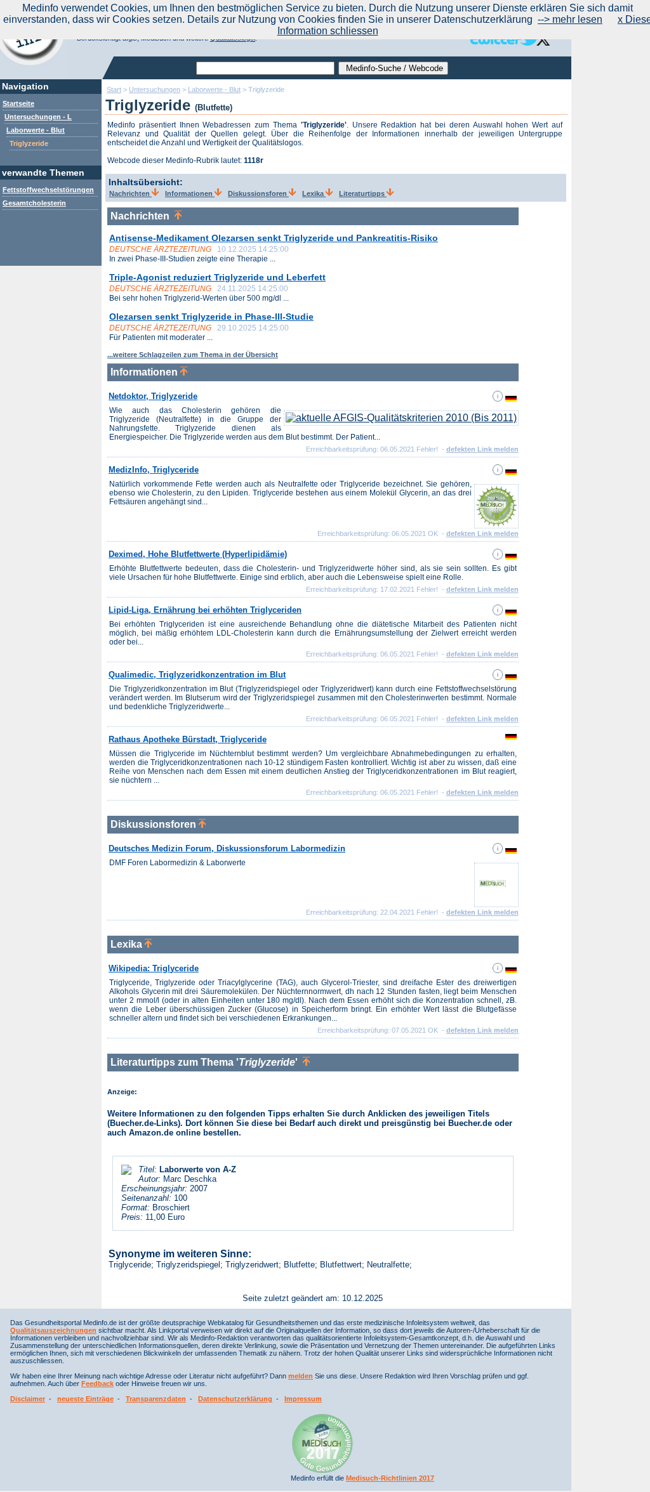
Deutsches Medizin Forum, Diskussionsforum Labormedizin (227, 848)
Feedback (97, 1383)
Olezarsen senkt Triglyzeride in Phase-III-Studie (211, 316)
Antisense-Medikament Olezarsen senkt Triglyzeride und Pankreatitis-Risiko (273, 238)
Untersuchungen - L (38, 117)
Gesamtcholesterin (34, 203)
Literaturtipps (363, 193)
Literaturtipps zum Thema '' (206, 1062)
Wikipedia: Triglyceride (154, 968)
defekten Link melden (482, 449)
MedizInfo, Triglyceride (154, 469)
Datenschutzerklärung (235, 1399)
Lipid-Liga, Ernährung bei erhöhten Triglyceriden (205, 610)
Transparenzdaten (156, 1399)
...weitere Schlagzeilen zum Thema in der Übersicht (192, 354)
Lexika (314, 193)
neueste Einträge (85, 1399)
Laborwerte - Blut (35, 130)
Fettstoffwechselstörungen (48, 189)
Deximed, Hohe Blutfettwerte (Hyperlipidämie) (198, 554)
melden (300, 1376)
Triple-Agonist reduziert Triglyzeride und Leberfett (217, 277)
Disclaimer (27, 1399)
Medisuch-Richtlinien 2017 (390, 1478)
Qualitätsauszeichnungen (53, 1330)
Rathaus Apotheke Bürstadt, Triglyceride (188, 739)
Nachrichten (130, 193)
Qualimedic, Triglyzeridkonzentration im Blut (197, 674)
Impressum (303, 1399)
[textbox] (265, 68)
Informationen (190, 193)
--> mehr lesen (570, 19)
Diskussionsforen (258, 193)
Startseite (18, 103)
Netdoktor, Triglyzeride (153, 396)
